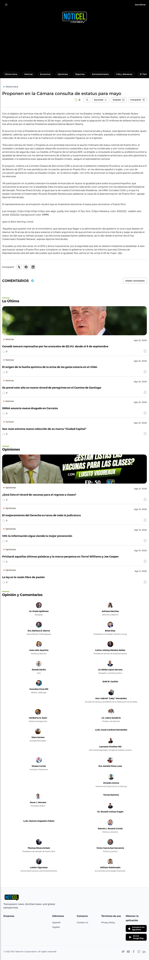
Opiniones (63, 74)
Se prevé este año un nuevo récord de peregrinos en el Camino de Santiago (51, 387)
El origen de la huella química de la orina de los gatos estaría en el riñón (49, 366)
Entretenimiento (100, 74)
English (56, 927)
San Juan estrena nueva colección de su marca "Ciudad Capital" (44, 428)
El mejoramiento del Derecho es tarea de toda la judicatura (41, 515)
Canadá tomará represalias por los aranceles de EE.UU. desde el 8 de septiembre (55, 346)
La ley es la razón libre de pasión (23, 577)
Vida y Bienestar (124, 74)
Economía (45, 74)
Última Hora (11, 74)
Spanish (56, 922)
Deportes (80, 74)
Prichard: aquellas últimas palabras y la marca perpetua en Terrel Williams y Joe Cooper (60, 556)
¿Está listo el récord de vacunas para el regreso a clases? (39, 494)
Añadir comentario (135, 280)
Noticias (28, 74)
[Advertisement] (74, 46)
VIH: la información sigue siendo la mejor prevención (37, 535)
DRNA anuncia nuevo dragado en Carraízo (30, 408)
